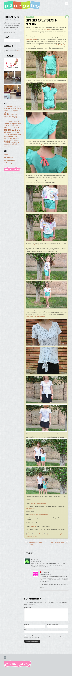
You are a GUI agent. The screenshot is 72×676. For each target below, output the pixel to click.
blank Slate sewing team (59, 533)
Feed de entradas (8, 157)
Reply (66, 559)
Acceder (6, 154)
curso (12, 114)
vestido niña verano (9, 146)
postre (11, 132)
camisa (12, 108)
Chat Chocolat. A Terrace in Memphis (41, 22)
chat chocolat (29, 534)
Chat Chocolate (48, 29)
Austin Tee (33, 526)
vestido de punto (14, 142)
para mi (63, 534)
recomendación (13, 134)
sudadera (10, 136)
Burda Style (7, 108)
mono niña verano (48, 534)
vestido (7, 142)
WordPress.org (8, 163)
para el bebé (9, 126)
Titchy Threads (8, 138)
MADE (18, 118)
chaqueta (11, 112)
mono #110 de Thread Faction (38, 503)
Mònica (29, 533)
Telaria (15, 136)
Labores (36, 533)
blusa (18, 106)
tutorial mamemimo (14, 140)
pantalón (18, 124)
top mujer (35, 536)
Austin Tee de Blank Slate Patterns (35, 316)
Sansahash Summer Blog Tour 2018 (34, 543)
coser (34, 534)
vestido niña (13, 144)
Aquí (18, 50)
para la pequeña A (57, 534)
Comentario (28, 607)
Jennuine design (8, 118)
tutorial (6, 140)
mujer (39, 533)
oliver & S (16, 121)
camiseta (17, 108)
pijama (8, 132)
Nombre (27, 624)
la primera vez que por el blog (36, 145)
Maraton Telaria (7, 119)
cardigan (6, 110)
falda (16, 114)
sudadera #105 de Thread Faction (39, 514)
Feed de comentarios (9, 160)
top (14, 138)
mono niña (41, 534)
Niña (42, 533)
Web (25, 630)
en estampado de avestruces (34, 245)
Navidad (13, 119)
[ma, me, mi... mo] (12, 171)
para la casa (10, 128)
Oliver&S (10, 121)
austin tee (51, 533)
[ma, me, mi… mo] (22, 8)
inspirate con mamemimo (10, 116)
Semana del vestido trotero (58, 542)
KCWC (14, 118)
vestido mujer (7, 144)
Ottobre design (9, 124)
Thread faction (29, 536)
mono (37, 534)
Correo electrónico (53, 624)
